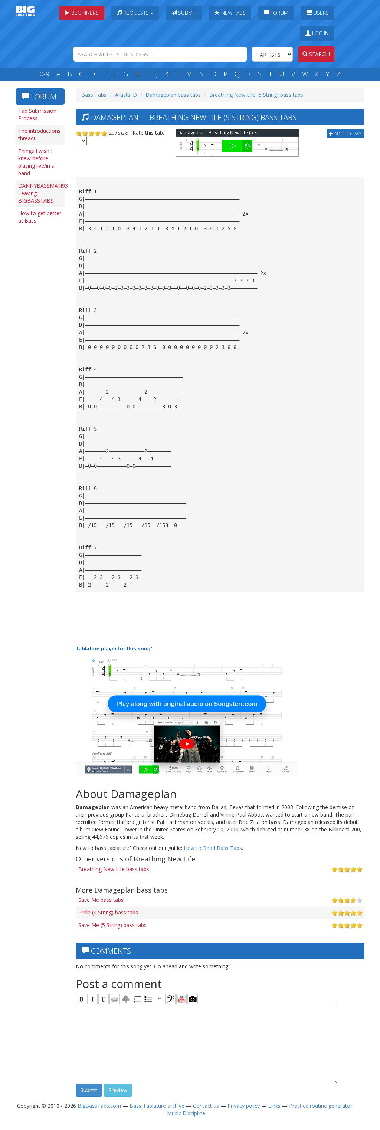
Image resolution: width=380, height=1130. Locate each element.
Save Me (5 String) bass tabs (112, 925)
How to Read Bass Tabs (213, 847)
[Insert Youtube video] (181, 999)
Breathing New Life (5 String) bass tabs (256, 94)
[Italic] (92, 999)
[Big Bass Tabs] (25, 10)
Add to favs (347, 134)
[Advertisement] (41, 342)
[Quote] (159, 999)
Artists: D (126, 94)
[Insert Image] (126, 999)
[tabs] (170, 999)
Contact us (206, 1105)
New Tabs (233, 12)
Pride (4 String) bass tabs (108, 912)
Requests (136, 12)
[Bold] (81, 999)
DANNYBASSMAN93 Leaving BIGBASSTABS (41, 193)
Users (320, 12)
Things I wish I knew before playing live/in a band (36, 162)
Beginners (84, 12)
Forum (278, 12)
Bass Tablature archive (157, 1105)
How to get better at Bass (39, 217)
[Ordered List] (137, 999)
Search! (319, 54)
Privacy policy (243, 1105)
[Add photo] (192, 999)
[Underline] (103, 999)
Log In (320, 33)
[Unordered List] (148, 999)
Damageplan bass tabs (173, 94)
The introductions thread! (39, 134)
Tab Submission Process (37, 114)
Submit (186, 12)
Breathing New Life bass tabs (113, 869)
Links (274, 1105)
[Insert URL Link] (114, 999)
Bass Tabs (94, 94)
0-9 (44, 73)
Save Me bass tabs (101, 899)
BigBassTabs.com (99, 1105)
